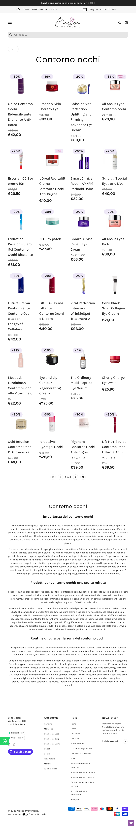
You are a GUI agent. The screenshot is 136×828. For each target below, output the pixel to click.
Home (73, 724)
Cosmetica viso (51, 734)
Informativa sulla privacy (83, 772)
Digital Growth (37, 814)
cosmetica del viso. (107, 529)
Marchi (47, 764)
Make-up (48, 729)
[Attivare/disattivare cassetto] (10, 22)
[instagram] (13, 744)
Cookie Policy (17, 738)
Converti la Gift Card (81, 753)
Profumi (48, 724)
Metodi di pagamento (81, 748)
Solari (47, 754)
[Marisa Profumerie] (68, 22)
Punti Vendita (77, 743)
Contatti (75, 738)
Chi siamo (75, 733)
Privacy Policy (17, 733)
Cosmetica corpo (52, 739)
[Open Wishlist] (131, 823)
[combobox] (70, 35)
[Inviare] (125, 741)
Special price (50, 769)
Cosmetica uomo (52, 744)
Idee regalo (49, 759)
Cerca (73, 728)
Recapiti (75, 799)
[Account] (120, 22)
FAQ (73, 758)
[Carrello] (126, 22)
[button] (75, 477)
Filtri (13, 49)
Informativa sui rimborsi (82, 777)
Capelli (47, 749)
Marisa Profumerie (27, 810)
